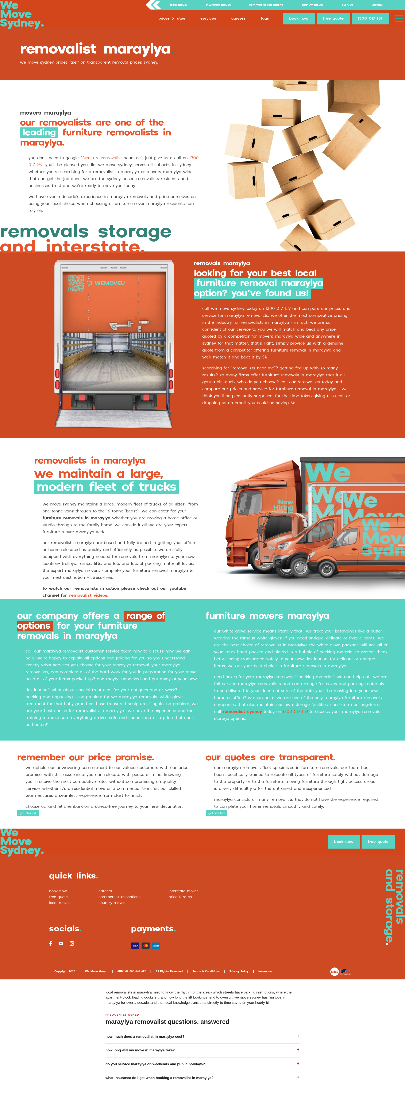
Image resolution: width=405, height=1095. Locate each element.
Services (208, 18)
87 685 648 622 (135, 971)
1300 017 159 (370, 18)
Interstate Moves (218, 5)
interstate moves (183, 891)
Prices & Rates (171, 18)
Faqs (265, 18)
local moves (59, 903)
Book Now (58, 891)
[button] (400, 18)
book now (299, 18)
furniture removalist (102, 158)
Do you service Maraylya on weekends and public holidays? (155, 1064)
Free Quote (58, 897)
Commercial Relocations (266, 5)
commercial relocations (119, 897)
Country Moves (313, 5)
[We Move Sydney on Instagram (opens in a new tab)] (71, 943)
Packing (377, 5)
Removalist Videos (88, 595)
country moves (112, 903)
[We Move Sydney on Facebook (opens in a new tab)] (50, 943)
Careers (238, 18)
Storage (347, 5)
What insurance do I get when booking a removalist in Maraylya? (159, 1078)
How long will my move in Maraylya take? (140, 1050)
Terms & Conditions (206, 971)
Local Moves (179, 5)
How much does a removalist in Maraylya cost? (144, 1037)
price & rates (180, 897)
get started (28, 813)
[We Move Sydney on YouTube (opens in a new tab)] (60, 943)
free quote (333, 18)
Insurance (265, 971)
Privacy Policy (239, 971)
